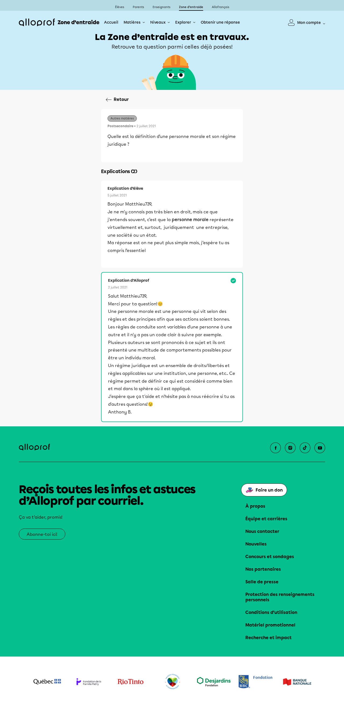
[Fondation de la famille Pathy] (89, 682)
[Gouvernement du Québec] (47, 682)
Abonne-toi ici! (42, 534)
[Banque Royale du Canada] (255, 681)
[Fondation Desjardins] (214, 681)
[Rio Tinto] (130, 681)
